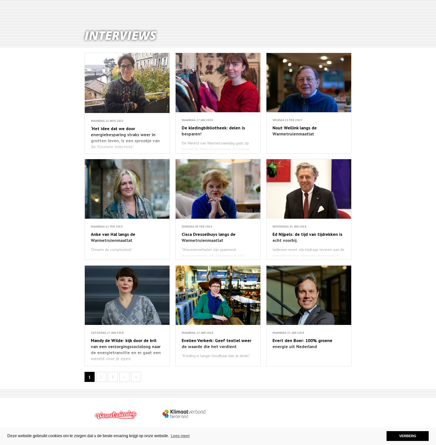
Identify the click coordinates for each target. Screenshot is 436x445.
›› (136, 376)
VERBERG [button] (407, 436)
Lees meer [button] (180, 436)
